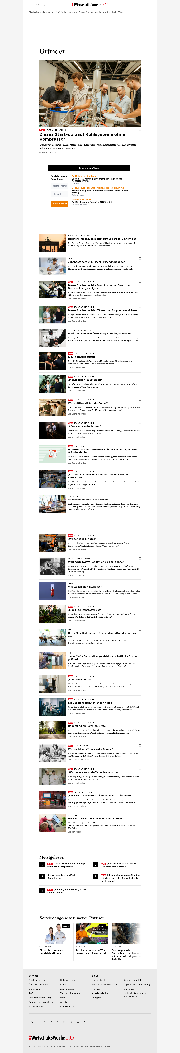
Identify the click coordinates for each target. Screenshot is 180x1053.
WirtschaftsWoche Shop (104, 984)
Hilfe (62, 997)
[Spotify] (64, 1022)
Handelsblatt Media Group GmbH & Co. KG (91, 1046)
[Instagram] (45, 1022)
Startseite (34, 12)
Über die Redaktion (38, 984)
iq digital (96, 997)
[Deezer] (77, 1022)
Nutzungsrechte (68, 980)
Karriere (96, 988)
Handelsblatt (98, 980)
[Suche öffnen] (43, 5)
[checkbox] (140, 130)
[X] (32, 1022)
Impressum (34, 988)
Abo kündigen (67, 988)
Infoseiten (129, 988)
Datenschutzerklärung (40, 997)
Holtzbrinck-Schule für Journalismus (135, 995)
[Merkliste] (140, 130)
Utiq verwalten (67, 1006)
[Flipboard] (84, 1022)
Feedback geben (37, 980)
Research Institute (133, 980)
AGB (31, 993)
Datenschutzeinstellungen (42, 1002)
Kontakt (64, 984)
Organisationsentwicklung (137, 984)
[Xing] (58, 1022)
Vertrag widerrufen (70, 993)
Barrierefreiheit (36, 1006)
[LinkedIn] (51, 1022)
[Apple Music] (71, 1022)
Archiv (63, 1002)
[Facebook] (38, 1022)
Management (48, 12)
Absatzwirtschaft (100, 993)
